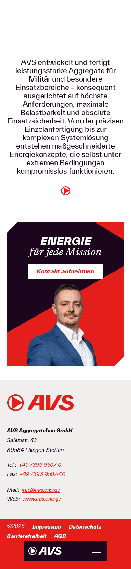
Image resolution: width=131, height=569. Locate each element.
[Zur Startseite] (45, 551)
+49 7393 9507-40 (42, 474)
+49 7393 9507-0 (40, 465)
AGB (60, 536)
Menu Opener (96, 551)
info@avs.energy (41, 490)
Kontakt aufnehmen (65, 271)
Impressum (46, 527)
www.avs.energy (41, 499)
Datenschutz (85, 527)
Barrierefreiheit (26, 536)
